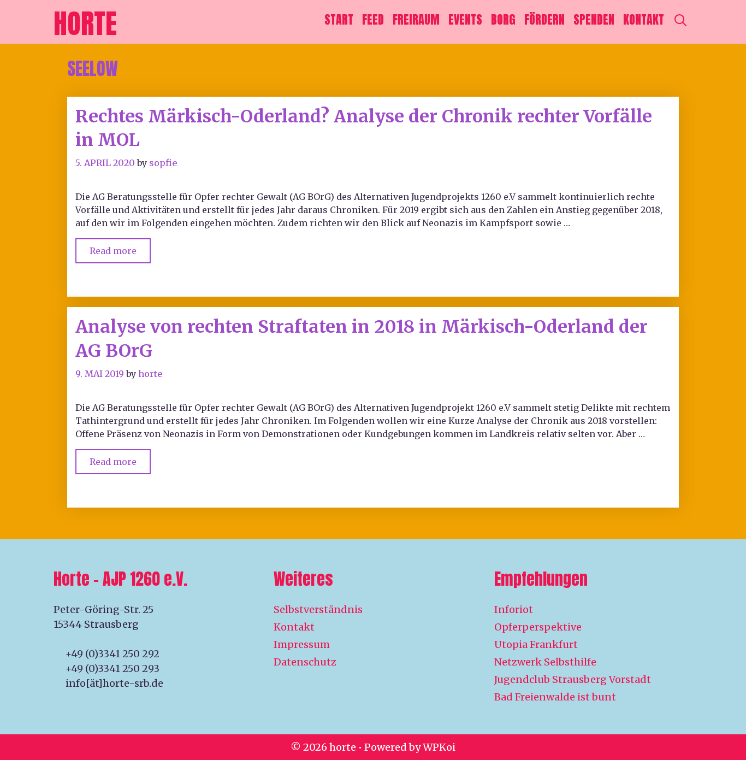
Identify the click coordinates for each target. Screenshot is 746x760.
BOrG (503, 19)
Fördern (544, 19)
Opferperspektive (538, 627)
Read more (120, 247)
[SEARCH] (680, 20)
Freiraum (416, 19)
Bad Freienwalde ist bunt (555, 697)
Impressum (302, 644)
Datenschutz (305, 662)
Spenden (593, 19)
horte (85, 23)
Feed (373, 19)
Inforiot (513, 609)
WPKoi (439, 747)
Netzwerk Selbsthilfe (545, 662)
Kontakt (643, 19)
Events (465, 19)
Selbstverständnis (318, 609)
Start (338, 19)
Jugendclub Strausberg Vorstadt (572, 679)
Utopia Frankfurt (536, 644)
